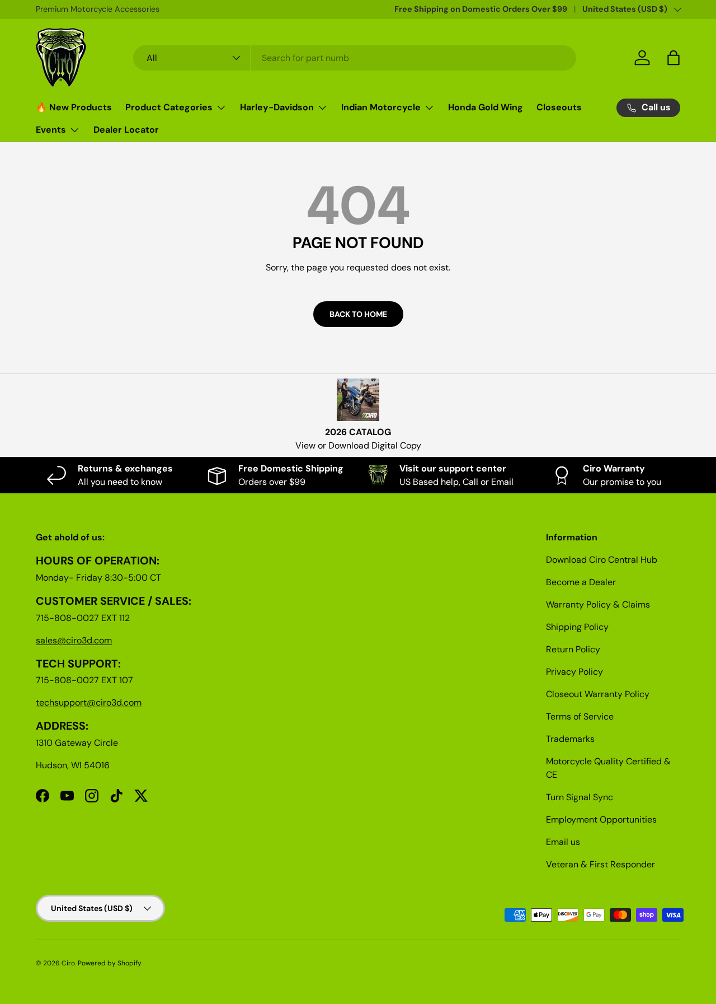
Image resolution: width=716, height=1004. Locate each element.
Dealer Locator (126, 130)
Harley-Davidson (277, 107)
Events (51, 130)
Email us (563, 842)
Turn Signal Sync (579, 797)
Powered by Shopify (110, 963)
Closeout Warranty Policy (597, 694)
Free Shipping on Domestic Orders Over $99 (480, 9)
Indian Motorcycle (381, 107)
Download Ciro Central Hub (601, 560)
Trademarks (570, 739)
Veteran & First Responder (600, 864)
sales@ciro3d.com (74, 640)
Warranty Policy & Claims (598, 604)
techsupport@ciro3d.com (89, 702)
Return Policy (573, 649)
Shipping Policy (577, 627)
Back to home (358, 314)
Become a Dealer (581, 582)
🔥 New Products (74, 107)
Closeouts (559, 107)
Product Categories (169, 107)
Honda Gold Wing (485, 107)
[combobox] (355, 58)
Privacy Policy (574, 672)
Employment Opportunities (601, 819)
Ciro (68, 963)
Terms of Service (580, 716)
